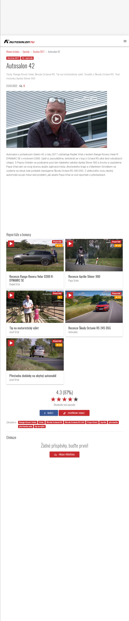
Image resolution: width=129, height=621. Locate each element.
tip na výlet (40, 426)
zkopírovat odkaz (76, 413)
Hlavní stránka (12, 52)
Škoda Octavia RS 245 (74, 422)
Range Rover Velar (27, 422)
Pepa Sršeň (92, 422)
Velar (41, 422)
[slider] (64, 398)
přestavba (113, 422)
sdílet (50, 413)
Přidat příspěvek (66, 454)
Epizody (26, 52)
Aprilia (103, 422)
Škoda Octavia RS (54, 422)
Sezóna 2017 (39, 52)
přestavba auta (25, 426)
